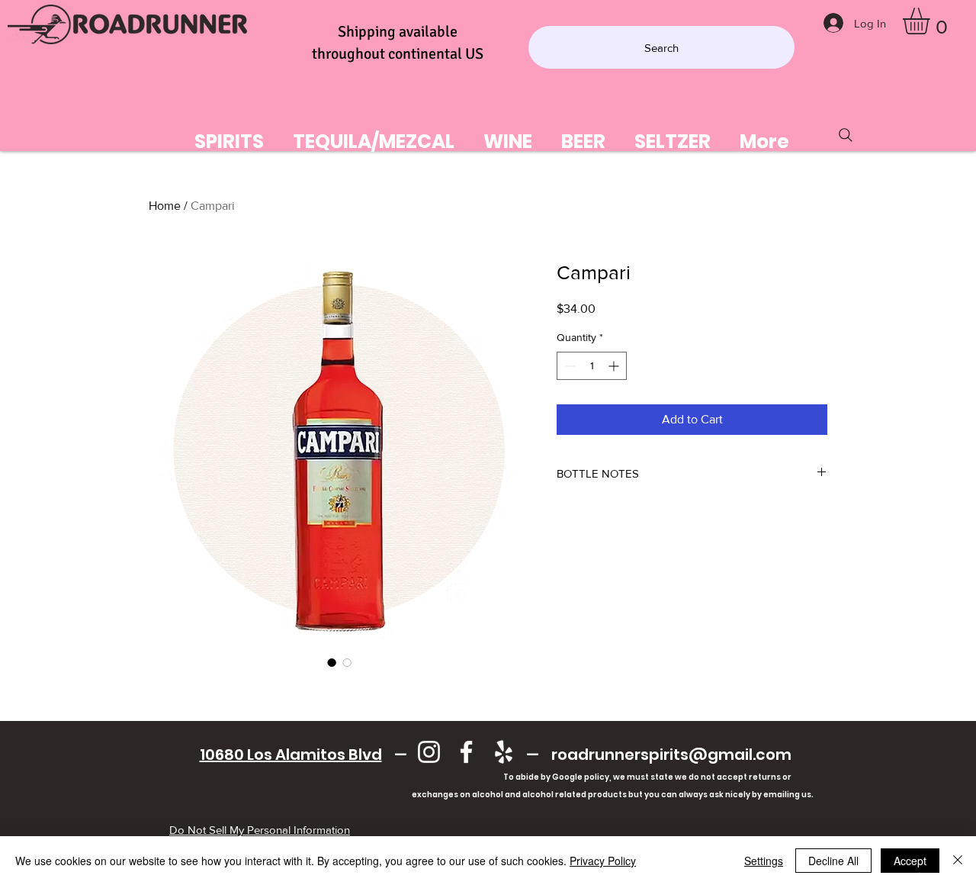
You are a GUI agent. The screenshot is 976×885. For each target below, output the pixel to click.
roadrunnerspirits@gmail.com (671, 754)
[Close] (958, 860)
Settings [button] (763, 860)
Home (165, 205)
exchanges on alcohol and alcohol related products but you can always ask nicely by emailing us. (495, 794)
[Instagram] (429, 752)
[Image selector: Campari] (331, 662)
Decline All (833, 860)
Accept (910, 860)
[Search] (846, 135)
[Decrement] (568, 365)
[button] (932, 21)
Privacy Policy (603, 860)
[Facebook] (466, 752)
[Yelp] (503, 752)
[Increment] (614, 365)
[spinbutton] (591, 365)
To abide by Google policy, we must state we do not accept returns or (647, 777)
